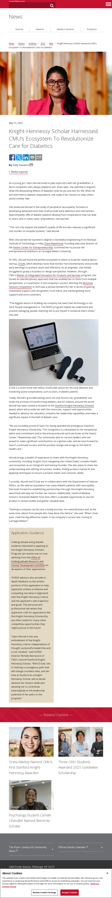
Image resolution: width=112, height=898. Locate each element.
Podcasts (92, 29)
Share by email (39, 157)
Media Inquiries (19, 171)
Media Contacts (65, 29)
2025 (43, 43)
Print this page (32, 157)
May (51, 43)
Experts (40, 29)
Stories (19, 29)
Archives (32, 43)
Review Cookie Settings (44, 892)
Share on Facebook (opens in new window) (12, 157)
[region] (56, 883)
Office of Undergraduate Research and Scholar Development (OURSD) (28, 561)
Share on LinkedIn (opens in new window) (26, 157)
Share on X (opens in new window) (19, 157)
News (15, 16)
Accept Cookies (69, 892)
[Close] (107, 873)
